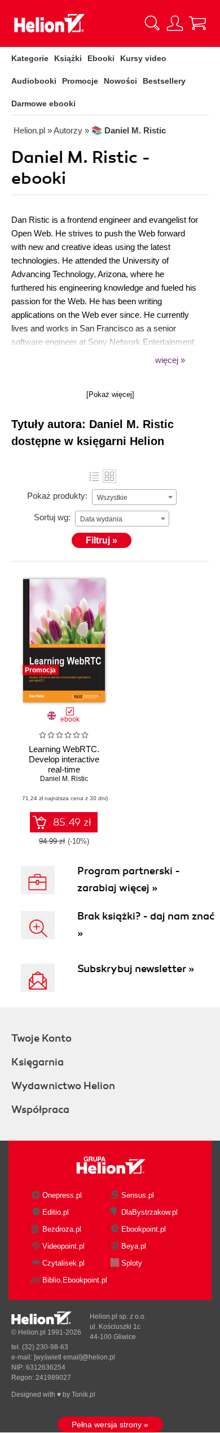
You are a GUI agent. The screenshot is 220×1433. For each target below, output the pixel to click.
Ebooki (101, 58)
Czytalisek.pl (63, 1263)
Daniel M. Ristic (64, 779)
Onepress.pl (62, 1195)
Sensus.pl (137, 1195)
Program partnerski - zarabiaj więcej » (128, 879)
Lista (94, 476)
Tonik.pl (83, 1395)
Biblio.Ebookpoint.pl (74, 1280)
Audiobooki (33, 80)
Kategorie (30, 58)
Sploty (131, 1263)
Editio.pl (55, 1212)
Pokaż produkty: (57, 495)
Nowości (120, 80)
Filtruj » (101, 540)
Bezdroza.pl (61, 1229)
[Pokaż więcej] (110, 394)
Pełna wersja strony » (110, 1424)
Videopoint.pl (63, 1246)
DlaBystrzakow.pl (149, 1212)
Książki (68, 58)
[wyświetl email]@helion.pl (74, 1357)
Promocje (80, 80)
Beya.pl (133, 1246)
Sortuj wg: (52, 517)
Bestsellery (164, 80)
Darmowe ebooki (43, 103)
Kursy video (143, 58)
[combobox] (134, 497)
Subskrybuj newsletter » (135, 968)
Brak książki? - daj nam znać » (145, 924)
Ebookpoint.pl (143, 1229)
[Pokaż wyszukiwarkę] (152, 23)
